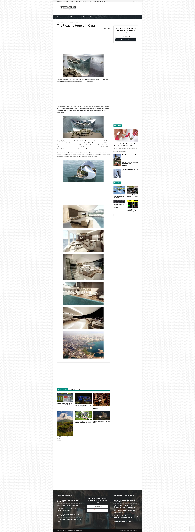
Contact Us (135, 530)
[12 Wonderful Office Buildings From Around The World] (83, 398)
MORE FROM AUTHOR (74, 389)
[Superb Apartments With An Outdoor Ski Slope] (101, 415)
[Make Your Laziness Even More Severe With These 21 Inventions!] (117, 163)
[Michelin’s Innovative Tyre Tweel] (117, 158)
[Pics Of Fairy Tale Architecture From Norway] (65, 423)
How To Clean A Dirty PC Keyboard (67, 505)
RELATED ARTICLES (62, 389)
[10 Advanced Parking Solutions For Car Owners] (132, 190)
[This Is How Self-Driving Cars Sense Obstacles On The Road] (119, 190)
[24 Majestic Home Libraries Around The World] (101, 399)
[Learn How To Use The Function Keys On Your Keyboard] (119, 201)
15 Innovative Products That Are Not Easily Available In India (124, 145)
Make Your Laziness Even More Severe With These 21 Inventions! (130, 164)
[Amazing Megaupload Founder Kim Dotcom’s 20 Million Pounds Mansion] (83, 415)
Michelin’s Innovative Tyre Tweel (130, 154)
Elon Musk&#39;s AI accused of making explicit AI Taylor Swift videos (125, 516)
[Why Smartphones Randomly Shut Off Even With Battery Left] (132, 204)
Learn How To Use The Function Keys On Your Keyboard (118, 206)
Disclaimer (129, 530)
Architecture (63, 22)
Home (58, 22)
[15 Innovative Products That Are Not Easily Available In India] (125, 135)
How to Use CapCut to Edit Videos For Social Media (68, 501)
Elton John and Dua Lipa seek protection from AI (122, 522)
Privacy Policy (123, 530)
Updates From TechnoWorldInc (124, 495)
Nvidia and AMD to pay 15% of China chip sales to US (124, 511)
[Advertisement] (110, 7)
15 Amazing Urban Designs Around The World (69, 520)
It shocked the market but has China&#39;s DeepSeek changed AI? (124, 506)
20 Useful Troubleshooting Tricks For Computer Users (68, 515)
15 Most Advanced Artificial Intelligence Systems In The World (69, 509)
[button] (136, 17)
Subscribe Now (126, 40)
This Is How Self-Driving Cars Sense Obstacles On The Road (118, 196)
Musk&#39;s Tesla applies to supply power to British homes (124, 501)
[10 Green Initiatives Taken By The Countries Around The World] (65, 397)
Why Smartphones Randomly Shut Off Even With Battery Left (132, 210)
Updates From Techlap (65, 495)
